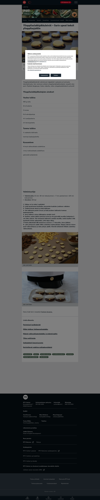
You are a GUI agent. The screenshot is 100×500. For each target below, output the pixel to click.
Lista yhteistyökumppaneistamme (34, 70)
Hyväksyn (56, 75)
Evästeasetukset (44, 75)
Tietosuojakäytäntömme (41, 61)
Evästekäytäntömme (32, 61)
